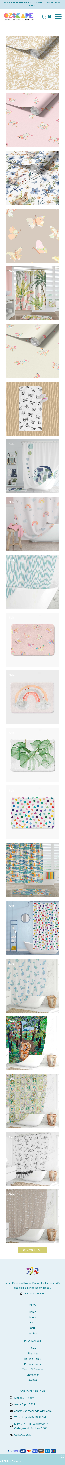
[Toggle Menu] (58, 16)
